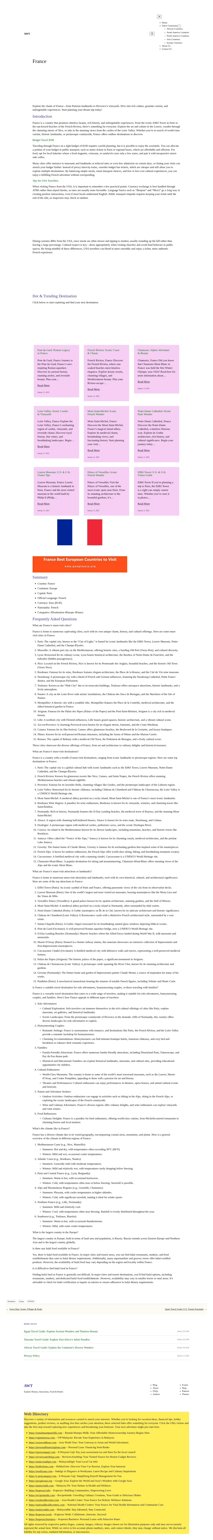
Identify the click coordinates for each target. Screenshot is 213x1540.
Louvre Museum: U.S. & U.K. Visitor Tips (54, 474)
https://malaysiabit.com (41, 1509)
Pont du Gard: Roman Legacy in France (53, 352)
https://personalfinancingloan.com (47, 1447)
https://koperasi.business (42, 1519)
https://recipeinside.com (42, 1495)
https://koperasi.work (40, 1514)
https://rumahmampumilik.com (45, 1432)
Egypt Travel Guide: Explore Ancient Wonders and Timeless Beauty (61, 1331)
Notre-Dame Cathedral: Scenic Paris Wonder (154, 413)
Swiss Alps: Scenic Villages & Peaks (25, 1309)
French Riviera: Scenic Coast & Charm (103, 352)
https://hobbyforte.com (41, 1466)
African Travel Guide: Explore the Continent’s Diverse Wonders (58, 1347)
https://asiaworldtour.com (42, 1442)
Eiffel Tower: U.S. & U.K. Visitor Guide (152, 474)
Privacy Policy (32, 1355)
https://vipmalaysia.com (42, 1437)
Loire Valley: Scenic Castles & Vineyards (52, 413)
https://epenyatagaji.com (42, 1452)
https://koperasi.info (39, 1490)
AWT (27, 33)
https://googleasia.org (40, 1480)
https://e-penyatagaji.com (43, 1476)
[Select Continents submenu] (179, 26)
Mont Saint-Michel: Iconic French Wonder (102, 413)
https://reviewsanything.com (44, 1456)
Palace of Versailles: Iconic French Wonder (102, 474)
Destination (11, 1301)
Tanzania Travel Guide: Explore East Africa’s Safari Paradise (57, 1339)
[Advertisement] (45, 5)
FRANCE (31, 1301)
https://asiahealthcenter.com (44, 1500)
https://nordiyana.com (40, 1471)
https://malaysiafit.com (41, 1485)
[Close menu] (159, 17)
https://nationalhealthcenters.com (47, 1504)
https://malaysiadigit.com (42, 1461)
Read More (43, 385)
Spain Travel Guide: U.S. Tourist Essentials (184, 1309)
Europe (21, 1301)
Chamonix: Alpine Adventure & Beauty (153, 352)
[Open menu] (152, 34)
